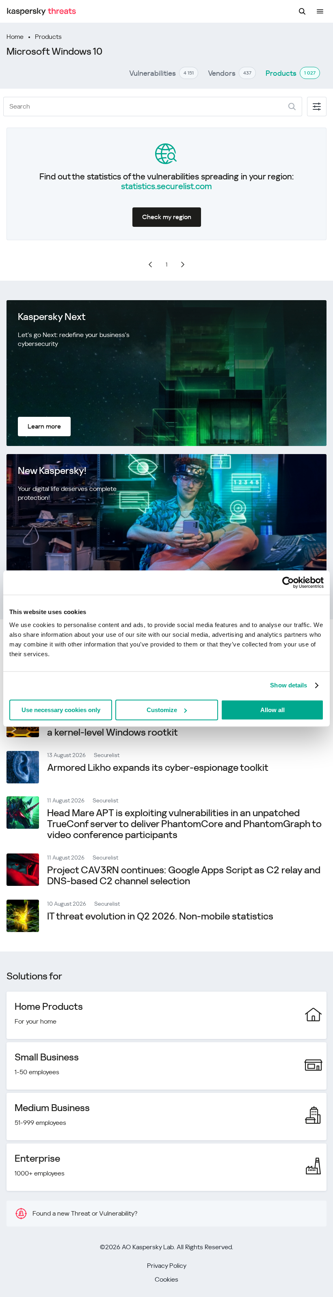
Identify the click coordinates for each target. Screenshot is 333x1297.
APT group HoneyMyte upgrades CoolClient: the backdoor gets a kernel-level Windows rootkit (183, 727)
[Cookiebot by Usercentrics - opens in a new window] (288, 582)
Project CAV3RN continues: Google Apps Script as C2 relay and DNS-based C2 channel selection (183, 875)
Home (15, 37)
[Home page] (41, 11)
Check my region (166, 217)
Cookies (166, 1279)
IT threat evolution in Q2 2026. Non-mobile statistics (160, 916)
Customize (162, 709)
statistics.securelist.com (166, 186)
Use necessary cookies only (61, 709)
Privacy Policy (166, 1265)
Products (48, 37)
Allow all (272, 709)
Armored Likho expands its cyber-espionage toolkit (157, 767)
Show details (288, 685)
